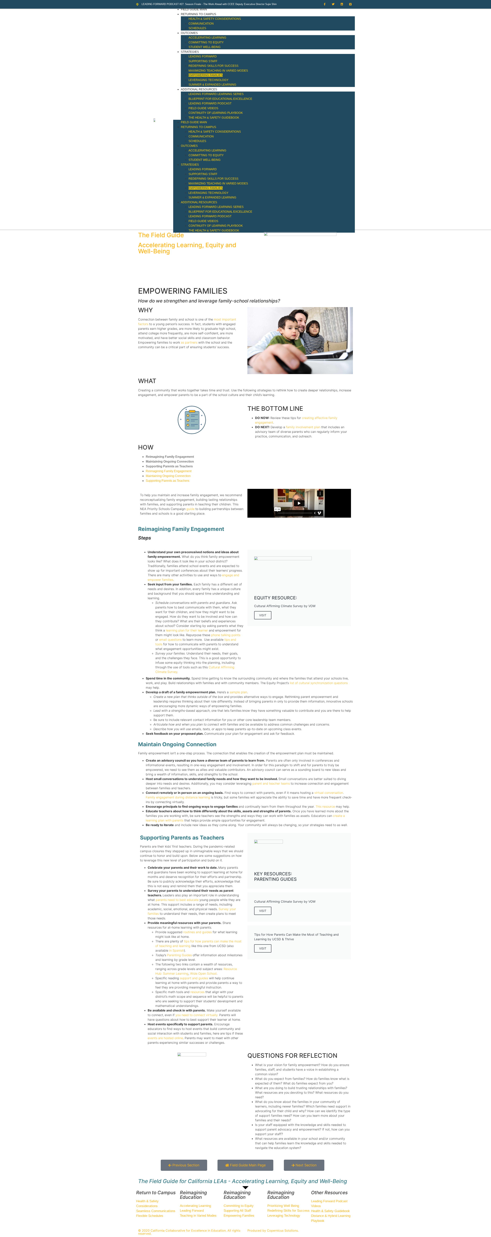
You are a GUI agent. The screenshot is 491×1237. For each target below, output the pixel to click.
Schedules (197, 28)
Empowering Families (206, 75)
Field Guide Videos (203, 108)
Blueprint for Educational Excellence (220, 98)
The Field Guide (161, 235)
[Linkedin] (341, 4)
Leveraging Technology (208, 80)
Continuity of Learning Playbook (216, 112)
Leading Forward (203, 56)
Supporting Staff (203, 61)
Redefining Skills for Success (213, 65)
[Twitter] (333, 4)
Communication (201, 23)
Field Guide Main (194, 9)
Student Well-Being (205, 47)
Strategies (190, 51)
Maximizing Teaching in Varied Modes (218, 70)
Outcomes (189, 33)
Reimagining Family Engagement (170, 456)
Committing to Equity (206, 42)
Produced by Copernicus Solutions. (273, 1230)
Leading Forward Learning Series (216, 94)
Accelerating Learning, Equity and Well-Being (187, 248)
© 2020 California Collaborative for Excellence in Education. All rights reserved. (189, 1232)
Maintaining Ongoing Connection (170, 461)
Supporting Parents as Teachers (169, 466)
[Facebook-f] (324, 4)
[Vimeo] (350, 4)
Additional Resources (199, 89)
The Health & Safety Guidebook (214, 117)
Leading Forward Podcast (210, 103)
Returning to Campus (198, 14)
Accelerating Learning (207, 37)
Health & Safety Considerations (215, 18)
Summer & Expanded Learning (212, 84)
